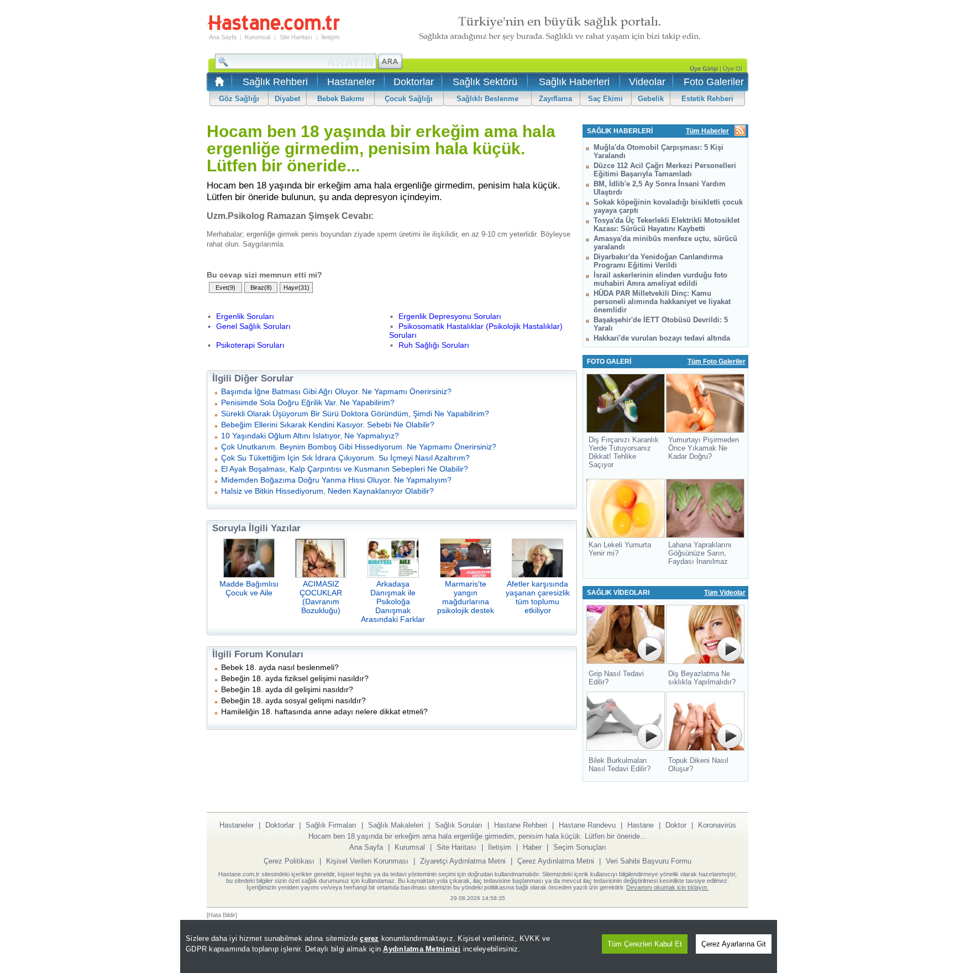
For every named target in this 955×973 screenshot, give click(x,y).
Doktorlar (413, 81)
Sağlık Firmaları (331, 825)
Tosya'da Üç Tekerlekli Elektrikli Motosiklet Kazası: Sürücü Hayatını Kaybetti (666, 224)
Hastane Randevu (587, 825)
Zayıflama (555, 99)
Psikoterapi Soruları (250, 345)
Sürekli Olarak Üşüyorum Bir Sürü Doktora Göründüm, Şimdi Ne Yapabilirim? (355, 413)
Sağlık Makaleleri (395, 825)
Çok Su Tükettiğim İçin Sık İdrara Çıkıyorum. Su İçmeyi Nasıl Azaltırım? (345, 457)
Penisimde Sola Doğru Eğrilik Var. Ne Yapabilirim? (308, 402)
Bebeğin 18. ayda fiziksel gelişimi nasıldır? (295, 678)
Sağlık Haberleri (574, 81)
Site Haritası (296, 37)
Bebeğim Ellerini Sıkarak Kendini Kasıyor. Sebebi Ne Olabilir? (327, 424)
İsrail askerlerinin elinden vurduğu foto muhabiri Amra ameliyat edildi (660, 279)
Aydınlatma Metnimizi (421, 949)
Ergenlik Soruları (245, 316)
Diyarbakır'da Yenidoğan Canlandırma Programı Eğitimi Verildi (658, 261)
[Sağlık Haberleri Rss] (740, 131)
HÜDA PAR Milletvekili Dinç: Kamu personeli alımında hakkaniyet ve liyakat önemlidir (662, 301)
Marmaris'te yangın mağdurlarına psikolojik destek (465, 597)
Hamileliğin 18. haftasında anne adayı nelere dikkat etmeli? (324, 711)
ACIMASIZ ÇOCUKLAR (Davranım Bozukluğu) (321, 597)
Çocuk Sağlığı (409, 99)
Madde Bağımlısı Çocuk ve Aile (249, 588)
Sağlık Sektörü (485, 81)
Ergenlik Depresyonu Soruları (449, 316)
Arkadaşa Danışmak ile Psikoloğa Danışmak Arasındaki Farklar (393, 601)
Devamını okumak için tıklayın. (667, 887)
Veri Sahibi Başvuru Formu (648, 861)
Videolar (647, 81)
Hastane (640, 825)
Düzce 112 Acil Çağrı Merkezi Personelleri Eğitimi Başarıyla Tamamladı (665, 169)
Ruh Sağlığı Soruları (433, 345)
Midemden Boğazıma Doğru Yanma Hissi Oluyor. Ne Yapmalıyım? (336, 479)
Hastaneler (351, 81)
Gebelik (651, 99)
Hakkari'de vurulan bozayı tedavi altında (662, 338)
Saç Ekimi (605, 99)
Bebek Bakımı (340, 99)
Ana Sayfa (223, 37)
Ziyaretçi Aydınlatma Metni (463, 861)
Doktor (675, 825)
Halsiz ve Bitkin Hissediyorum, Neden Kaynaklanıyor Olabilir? (327, 490)
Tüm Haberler (707, 131)
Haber (532, 847)
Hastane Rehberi (520, 825)
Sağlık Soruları (458, 825)
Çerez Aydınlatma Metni (555, 861)
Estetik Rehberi (707, 99)
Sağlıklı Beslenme (487, 99)
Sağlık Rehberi (275, 81)
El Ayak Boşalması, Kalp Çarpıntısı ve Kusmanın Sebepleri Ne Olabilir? (344, 468)
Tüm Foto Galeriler (717, 361)
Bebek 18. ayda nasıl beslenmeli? (280, 667)
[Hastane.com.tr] (273, 28)
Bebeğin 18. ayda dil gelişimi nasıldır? (287, 689)
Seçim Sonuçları (579, 847)
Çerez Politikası (289, 861)
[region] (478, 946)
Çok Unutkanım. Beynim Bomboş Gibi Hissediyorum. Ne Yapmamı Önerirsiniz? (358, 446)
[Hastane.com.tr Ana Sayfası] (217, 85)
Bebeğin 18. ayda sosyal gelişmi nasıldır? (293, 700)
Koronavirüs (717, 825)
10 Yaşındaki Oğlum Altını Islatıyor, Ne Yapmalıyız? (310, 435)
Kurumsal (257, 37)
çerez (369, 938)
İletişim (330, 37)
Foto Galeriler (714, 81)
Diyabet (287, 99)
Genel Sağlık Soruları (253, 326)
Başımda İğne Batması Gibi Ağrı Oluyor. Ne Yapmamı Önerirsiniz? (336, 391)
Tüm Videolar (725, 593)
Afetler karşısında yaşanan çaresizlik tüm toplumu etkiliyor (538, 597)
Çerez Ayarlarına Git (733, 944)
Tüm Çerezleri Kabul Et (644, 944)
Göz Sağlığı (239, 99)
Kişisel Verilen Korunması (367, 861)
